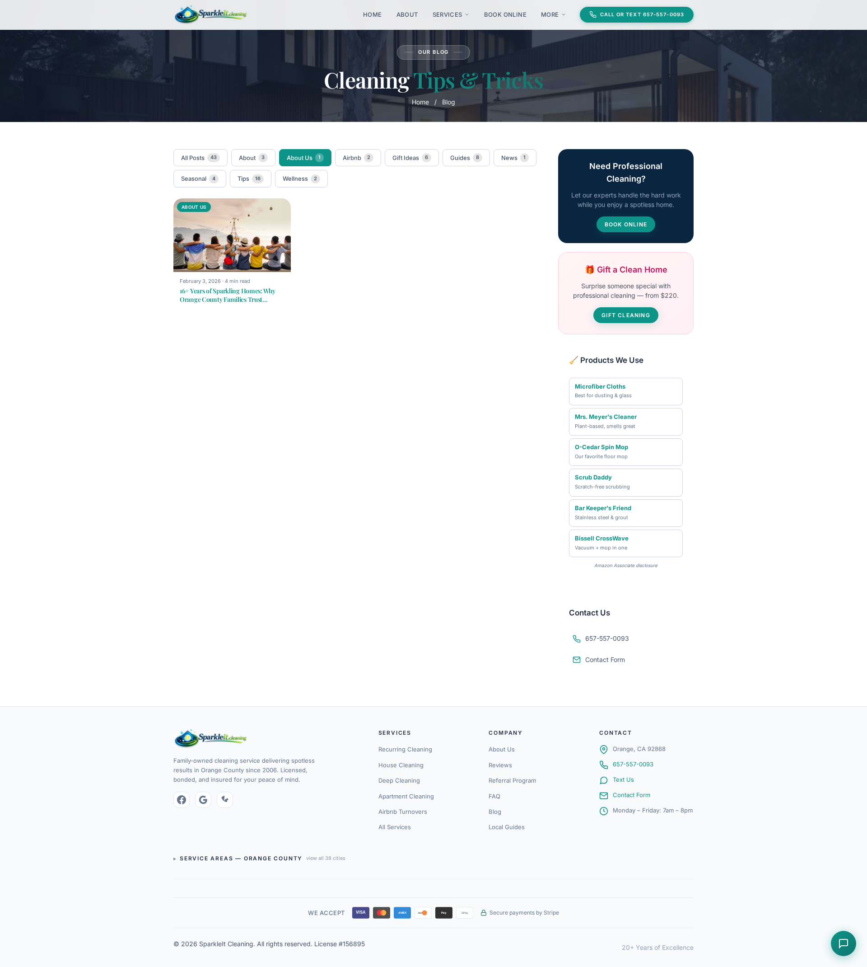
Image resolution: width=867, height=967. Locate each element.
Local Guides (507, 827)
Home (372, 14)
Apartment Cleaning (406, 796)
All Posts (199, 157)
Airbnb (356, 157)
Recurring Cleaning (405, 749)
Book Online (505, 14)
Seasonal (198, 178)
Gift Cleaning (625, 315)
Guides (464, 157)
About (407, 14)
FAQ (494, 796)
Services (447, 14)
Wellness (300, 178)
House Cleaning (401, 765)
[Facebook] (181, 800)
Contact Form (605, 659)
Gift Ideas (410, 157)
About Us (304, 157)
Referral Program (512, 780)
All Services (394, 827)
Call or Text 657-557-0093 (642, 14)
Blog (495, 811)
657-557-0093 (633, 764)
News (513, 157)
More (550, 14)
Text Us (623, 779)
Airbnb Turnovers (402, 811)
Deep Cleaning (399, 780)
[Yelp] (225, 800)
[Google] (203, 800)
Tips (249, 178)
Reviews (500, 765)
